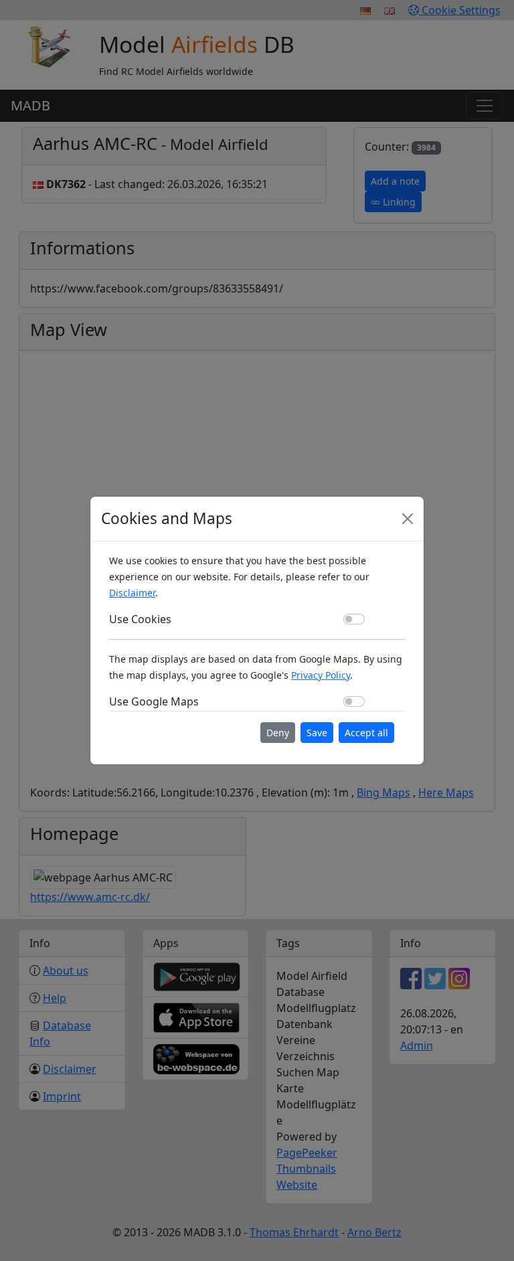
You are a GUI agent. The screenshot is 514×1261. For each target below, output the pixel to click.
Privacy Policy (320, 675)
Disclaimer (132, 592)
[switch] (354, 619)
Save (317, 732)
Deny (277, 732)
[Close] (407, 518)
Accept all (366, 732)
